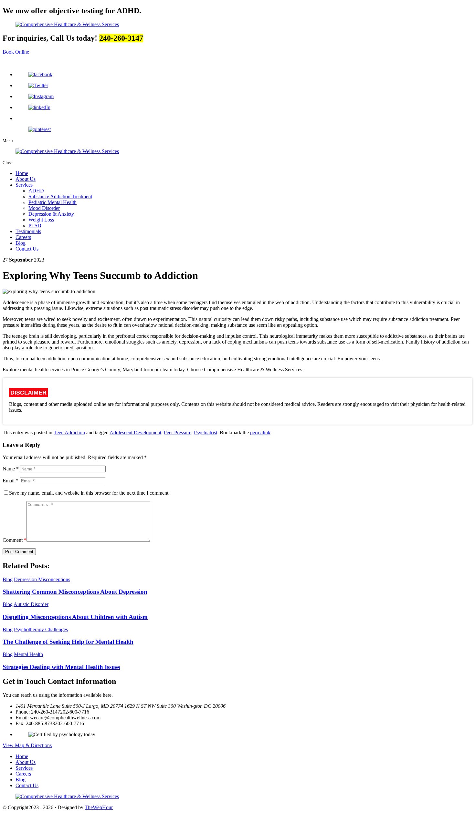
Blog (21, 243)
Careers (23, 237)
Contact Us (27, 249)
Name (11, 468)
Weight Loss (41, 219)
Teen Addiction (69, 432)
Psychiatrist (205, 432)
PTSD (34, 225)
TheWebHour (99, 807)
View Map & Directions (27, 745)
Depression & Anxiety (51, 214)
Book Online (16, 52)
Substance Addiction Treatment (60, 196)
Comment (14, 540)
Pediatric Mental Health (52, 202)
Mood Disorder (44, 208)
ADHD (36, 190)
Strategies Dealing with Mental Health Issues (61, 667)
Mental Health (28, 654)
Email (10, 480)
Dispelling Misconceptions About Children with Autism (75, 616)
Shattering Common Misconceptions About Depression (75, 591)
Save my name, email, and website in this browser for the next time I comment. (89, 493)
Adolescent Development (135, 432)
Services (24, 185)
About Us (26, 179)
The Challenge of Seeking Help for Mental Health (68, 641)
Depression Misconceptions (42, 579)
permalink (260, 432)
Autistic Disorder (31, 604)
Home (22, 173)
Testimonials (28, 231)
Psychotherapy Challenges (41, 629)
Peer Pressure (177, 432)
